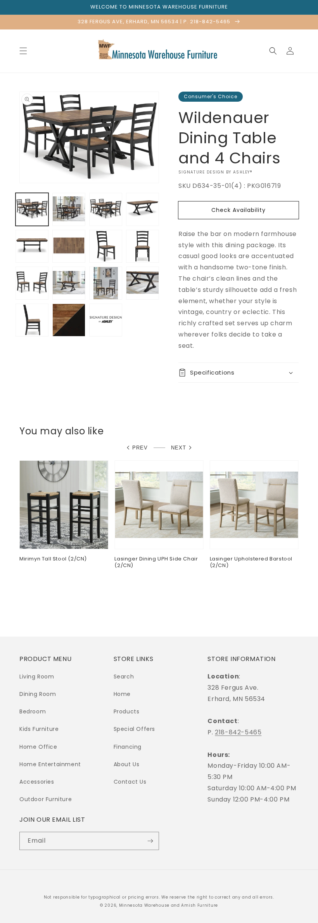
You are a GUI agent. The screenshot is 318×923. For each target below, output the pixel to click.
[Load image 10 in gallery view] (68, 283)
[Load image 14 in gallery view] (68, 320)
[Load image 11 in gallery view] (105, 283)
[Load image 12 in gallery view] (142, 283)
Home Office (38, 747)
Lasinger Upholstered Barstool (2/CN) (251, 562)
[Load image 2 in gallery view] (68, 209)
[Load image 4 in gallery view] (142, 209)
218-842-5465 (238, 732)
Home (122, 694)
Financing (128, 747)
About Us (127, 764)
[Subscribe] (150, 841)
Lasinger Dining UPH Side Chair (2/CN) (156, 562)
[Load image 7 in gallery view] (105, 246)
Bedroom (32, 711)
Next (178, 448)
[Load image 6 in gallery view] (68, 246)
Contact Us (130, 782)
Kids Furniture (39, 729)
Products (127, 711)
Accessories (36, 782)
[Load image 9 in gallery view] (32, 283)
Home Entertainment (50, 764)
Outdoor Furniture (45, 799)
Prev (140, 448)
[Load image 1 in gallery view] (32, 209)
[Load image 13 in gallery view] (32, 320)
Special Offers (134, 729)
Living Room (36, 676)
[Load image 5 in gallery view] (32, 246)
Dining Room (37, 694)
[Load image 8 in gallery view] (142, 246)
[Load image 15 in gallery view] (105, 320)
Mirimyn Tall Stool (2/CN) (53, 559)
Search (124, 676)
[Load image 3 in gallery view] (105, 209)
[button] (23, 50)
